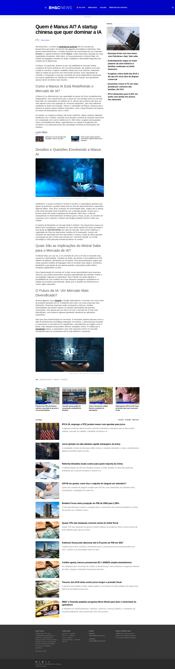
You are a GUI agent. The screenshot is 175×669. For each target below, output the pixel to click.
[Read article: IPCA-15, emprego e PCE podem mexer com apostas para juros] (47, 431)
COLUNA (103, 7)
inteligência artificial (68, 47)
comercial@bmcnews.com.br (97, 641)
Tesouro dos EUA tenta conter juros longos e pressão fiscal (92, 582)
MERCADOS (92, 7)
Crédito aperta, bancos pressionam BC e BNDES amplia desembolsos (97, 562)
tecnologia (40, 329)
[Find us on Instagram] (39, 662)
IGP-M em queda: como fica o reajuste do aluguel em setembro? (94, 483)
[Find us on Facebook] (48, 662)
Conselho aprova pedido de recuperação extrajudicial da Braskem (71, 408)
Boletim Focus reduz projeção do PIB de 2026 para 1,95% (90, 503)
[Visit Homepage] (60, 7)
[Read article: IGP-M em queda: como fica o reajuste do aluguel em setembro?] (47, 490)
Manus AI (56, 379)
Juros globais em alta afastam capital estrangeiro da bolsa (91, 444)
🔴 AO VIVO (81, 7)
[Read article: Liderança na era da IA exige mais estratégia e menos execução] (40, 139)
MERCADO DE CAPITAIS (118, 7)
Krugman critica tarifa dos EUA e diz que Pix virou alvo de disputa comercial (123, 76)
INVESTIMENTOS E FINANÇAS (125, 402)
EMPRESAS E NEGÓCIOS (44, 402)
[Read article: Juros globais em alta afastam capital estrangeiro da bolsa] (47, 451)
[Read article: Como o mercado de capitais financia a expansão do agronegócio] (101, 395)
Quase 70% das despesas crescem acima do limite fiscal (90, 523)
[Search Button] (173, 7)
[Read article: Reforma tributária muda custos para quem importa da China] (47, 470)
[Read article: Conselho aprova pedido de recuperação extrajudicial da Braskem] (74, 395)
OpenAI (58, 301)
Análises (121, 419)
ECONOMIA (128, 419)
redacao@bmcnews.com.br (97, 635)
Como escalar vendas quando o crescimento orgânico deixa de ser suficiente (91, 138)
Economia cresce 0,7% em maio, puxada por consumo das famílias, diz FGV (123, 87)
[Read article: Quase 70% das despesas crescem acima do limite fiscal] (47, 530)
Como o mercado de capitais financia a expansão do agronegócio (98, 408)
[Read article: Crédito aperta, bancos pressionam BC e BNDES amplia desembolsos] (47, 569)
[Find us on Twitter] (46, 662)
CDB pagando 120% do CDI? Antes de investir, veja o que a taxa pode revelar (127, 408)
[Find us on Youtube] (36, 662)
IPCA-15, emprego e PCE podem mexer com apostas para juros (93, 424)
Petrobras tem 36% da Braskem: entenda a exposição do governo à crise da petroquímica (47, 408)
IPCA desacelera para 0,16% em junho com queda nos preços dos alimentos (123, 97)
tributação (64, 379)
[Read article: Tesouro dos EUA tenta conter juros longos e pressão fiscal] (47, 589)
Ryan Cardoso (45, 40)
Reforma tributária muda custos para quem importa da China (92, 464)
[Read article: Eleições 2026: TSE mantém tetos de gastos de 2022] (123, 38)
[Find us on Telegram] (42, 662)
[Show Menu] (45, 7)
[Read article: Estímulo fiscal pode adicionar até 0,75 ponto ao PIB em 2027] (47, 549)
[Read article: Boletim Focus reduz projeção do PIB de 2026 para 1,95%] (47, 510)
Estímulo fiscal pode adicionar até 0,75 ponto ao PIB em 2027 (92, 542)
